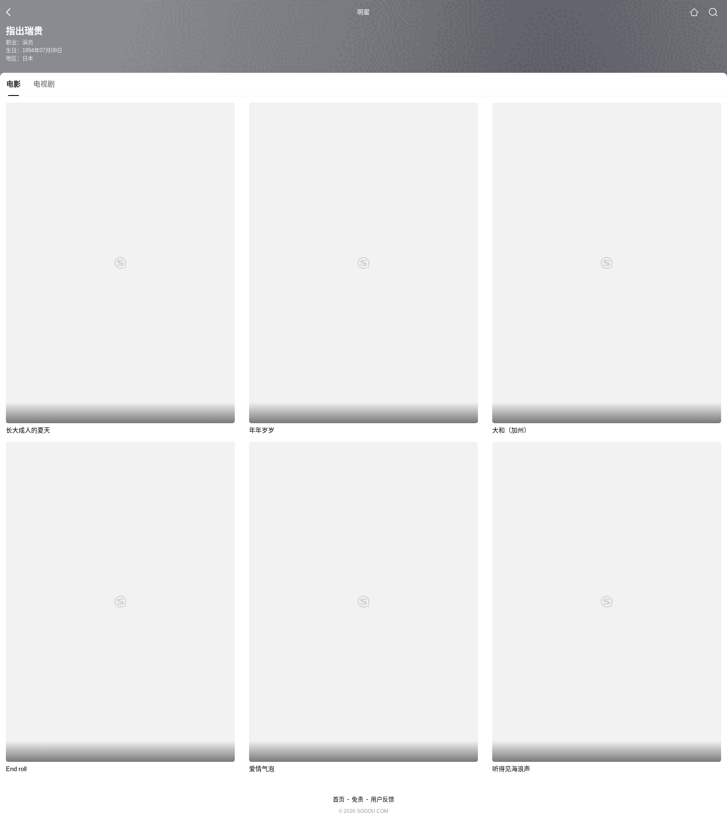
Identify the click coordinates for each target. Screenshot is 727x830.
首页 (339, 799)
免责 (358, 799)
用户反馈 (382, 799)
